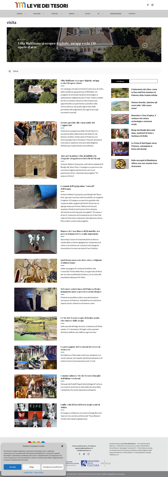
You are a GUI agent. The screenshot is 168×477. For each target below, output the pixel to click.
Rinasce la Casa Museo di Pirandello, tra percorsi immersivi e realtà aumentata (80, 232)
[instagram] (152, 5)
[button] (62, 446)
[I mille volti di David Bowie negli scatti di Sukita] (35, 415)
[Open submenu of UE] (103, 13)
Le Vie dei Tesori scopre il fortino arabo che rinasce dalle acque (80, 319)
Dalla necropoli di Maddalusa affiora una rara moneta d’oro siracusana (144, 163)
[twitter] (84, 454)
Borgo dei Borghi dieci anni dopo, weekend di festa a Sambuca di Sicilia (143, 133)
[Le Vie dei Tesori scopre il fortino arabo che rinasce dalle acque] (35, 329)
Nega (31, 467)
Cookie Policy (28, 472)
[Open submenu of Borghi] (78, 13)
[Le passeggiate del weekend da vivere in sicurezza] (35, 357)
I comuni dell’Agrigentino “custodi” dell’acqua (78, 187)
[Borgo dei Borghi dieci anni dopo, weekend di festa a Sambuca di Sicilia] (120, 134)
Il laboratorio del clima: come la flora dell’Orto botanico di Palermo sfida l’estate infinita (144, 92)
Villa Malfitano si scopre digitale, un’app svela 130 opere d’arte (57, 45)
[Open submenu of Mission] (26, 13)
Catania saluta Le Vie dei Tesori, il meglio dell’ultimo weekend (81, 377)
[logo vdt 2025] (41, 3)
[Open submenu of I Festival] (62, 13)
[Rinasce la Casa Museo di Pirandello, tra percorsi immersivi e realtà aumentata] (35, 242)
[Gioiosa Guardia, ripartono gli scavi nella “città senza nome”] (120, 106)
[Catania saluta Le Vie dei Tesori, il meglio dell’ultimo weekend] (35, 386)
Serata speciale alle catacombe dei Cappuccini (78, 124)
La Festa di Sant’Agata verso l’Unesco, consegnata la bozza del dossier (144, 146)
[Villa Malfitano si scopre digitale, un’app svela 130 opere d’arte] (35, 91)
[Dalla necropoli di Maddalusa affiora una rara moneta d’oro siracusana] (120, 164)
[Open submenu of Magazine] (44, 13)
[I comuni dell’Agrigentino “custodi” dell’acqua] (35, 197)
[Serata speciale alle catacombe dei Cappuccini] (35, 133)
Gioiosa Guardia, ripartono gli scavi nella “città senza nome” (144, 105)
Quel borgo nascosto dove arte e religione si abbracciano (81, 261)
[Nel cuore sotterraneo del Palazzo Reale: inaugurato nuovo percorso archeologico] (35, 300)
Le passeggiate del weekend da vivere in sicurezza (80, 348)
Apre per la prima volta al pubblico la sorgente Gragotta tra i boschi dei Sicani (80, 157)
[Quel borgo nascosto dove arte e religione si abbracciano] (35, 271)
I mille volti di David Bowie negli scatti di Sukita (80, 406)
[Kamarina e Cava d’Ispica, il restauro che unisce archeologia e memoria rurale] (120, 119)
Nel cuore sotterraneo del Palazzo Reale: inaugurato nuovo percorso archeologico (81, 290)
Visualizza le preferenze (52, 467)
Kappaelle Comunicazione (116, 474)
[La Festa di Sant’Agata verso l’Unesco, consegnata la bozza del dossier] (120, 149)
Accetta (12, 467)
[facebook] (148, 5)
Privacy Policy (38, 472)
